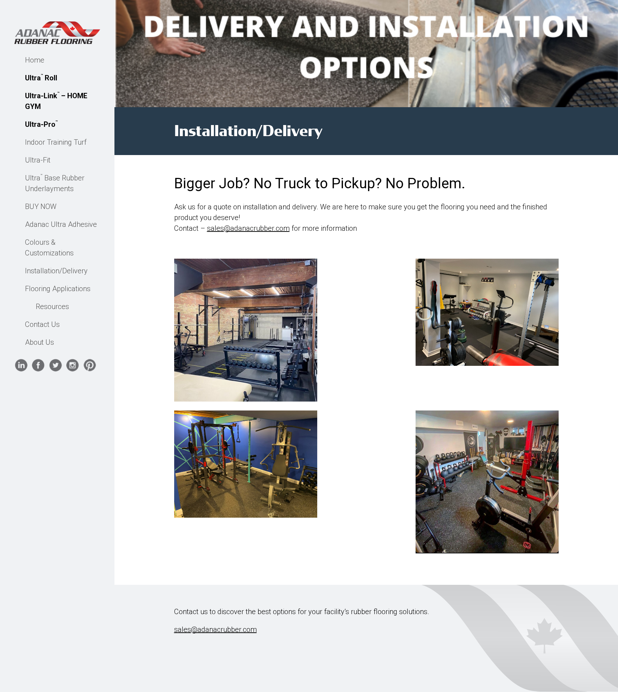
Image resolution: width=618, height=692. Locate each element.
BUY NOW (41, 206)
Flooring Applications (57, 288)
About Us (39, 342)
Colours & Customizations (49, 247)
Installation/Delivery (56, 271)
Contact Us (42, 324)
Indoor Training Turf (56, 142)
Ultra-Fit (37, 160)
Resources (52, 306)
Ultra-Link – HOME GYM (56, 101)
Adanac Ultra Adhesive (61, 224)
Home (34, 60)
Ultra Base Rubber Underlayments (54, 183)
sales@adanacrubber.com (248, 228)
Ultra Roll (41, 77)
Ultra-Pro (41, 124)
